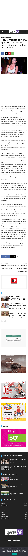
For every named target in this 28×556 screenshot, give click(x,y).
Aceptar (14, 553)
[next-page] (5, 321)
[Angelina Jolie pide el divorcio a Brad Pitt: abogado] (5, 461)
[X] (6, 53)
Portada (9, 37)
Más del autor (18, 293)
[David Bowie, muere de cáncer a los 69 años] (5, 468)
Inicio (2, 35)
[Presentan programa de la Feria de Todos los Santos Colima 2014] (5, 493)
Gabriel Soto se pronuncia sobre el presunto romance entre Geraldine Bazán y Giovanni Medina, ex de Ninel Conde (20, 268)
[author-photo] (14, 284)
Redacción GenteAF (7, 50)
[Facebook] (2, 53)
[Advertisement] (14, 15)
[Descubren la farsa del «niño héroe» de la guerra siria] (5, 486)
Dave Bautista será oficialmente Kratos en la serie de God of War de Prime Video (17, 298)
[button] (2, 32)
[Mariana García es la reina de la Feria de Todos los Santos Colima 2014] (5, 479)
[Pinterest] (9, 53)
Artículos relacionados (8, 293)
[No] (26, 551)
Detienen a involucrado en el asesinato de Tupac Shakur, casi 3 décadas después (7, 268)
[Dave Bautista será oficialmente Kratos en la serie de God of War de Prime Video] (5, 298)
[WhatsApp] (12, 53)
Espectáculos (7, 35)
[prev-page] (2, 321)
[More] (17, 256)
